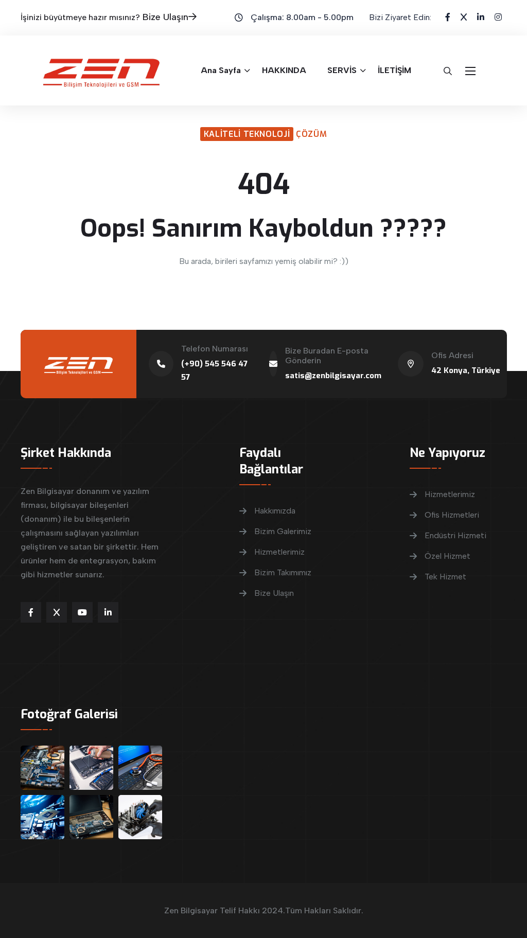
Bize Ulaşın (165, 17)
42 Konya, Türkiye (465, 370)
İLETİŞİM (394, 70)
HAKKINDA (284, 70)
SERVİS (342, 70)
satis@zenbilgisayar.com (333, 375)
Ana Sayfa (221, 70)
